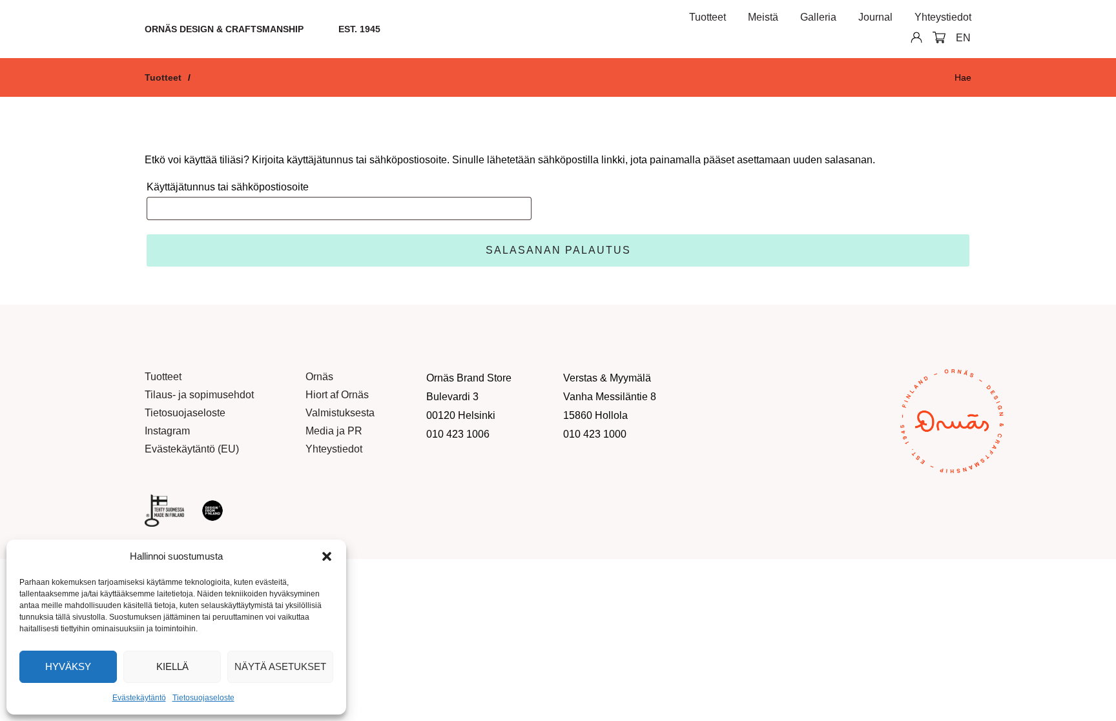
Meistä (763, 17)
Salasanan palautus (558, 250)
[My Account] (911, 36)
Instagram (167, 430)
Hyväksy (68, 666)
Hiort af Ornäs (337, 394)
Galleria (818, 17)
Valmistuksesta (340, 412)
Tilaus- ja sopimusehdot (199, 394)
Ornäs (319, 376)
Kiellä (172, 666)
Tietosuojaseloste (203, 697)
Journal (875, 17)
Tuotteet (707, 17)
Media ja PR (333, 430)
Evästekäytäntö (139, 697)
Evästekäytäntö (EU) (192, 448)
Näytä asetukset (280, 666)
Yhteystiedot (942, 17)
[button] (326, 556)
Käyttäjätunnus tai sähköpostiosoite (228, 186)
